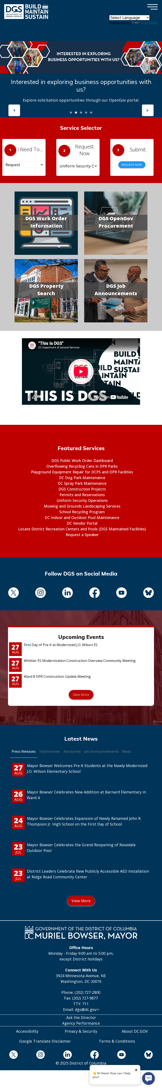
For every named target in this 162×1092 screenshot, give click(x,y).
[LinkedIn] (67, 593)
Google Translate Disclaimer (45, 1041)
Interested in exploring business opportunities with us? (81, 85)
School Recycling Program (82, 511)
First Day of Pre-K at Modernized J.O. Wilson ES (60, 644)
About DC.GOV (135, 1031)
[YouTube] (121, 593)
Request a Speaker (82, 534)
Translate (149, 22)
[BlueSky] (148, 593)
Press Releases (24, 751)
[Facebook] (94, 593)
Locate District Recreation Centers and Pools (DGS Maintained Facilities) (82, 528)
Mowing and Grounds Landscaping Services (82, 506)
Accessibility (27, 1031)
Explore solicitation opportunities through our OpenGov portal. (81, 100)
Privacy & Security (81, 1031)
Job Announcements (101, 751)
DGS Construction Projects (82, 489)
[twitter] (13, 593)
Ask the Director (81, 1017)
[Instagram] (40, 593)
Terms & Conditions (117, 1041)
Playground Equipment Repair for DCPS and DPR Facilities (82, 471)
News (126, 751)
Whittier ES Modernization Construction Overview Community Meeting (80, 660)
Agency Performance (81, 1023)
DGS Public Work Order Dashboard (82, 460)
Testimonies (49, 751)
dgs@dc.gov (85, 1009)
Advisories (72, 751)
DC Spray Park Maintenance (82, 483)
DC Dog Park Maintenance (82, 477)
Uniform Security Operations (82, 500)
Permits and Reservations (82, 494)
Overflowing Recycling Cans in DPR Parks (82, 466)
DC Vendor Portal (82, 523)
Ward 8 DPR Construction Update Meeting (57, 676)
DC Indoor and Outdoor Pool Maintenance (82, 517)
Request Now (132, 165)
